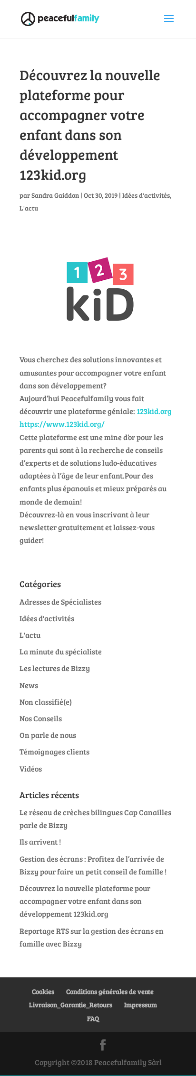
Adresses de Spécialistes (60, 602)
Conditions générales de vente (110, 991)
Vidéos (31, 768)
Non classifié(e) (46, 702)
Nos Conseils (41, 718)
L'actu (29, 207)
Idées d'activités (146, 195)
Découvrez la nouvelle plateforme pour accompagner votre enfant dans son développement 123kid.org (85, 901)
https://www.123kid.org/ (62, 424)
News (29, 685)
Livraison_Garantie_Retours (70, 1004)
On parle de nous (48, 735)
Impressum (140, 1004)
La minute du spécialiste (61, 651)
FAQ (93, 1018)
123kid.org (154, 411)
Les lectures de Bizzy (55, 668)
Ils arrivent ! (40, 841)
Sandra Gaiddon (55, 195)
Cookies (43, 991)
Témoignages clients (54, 751)
